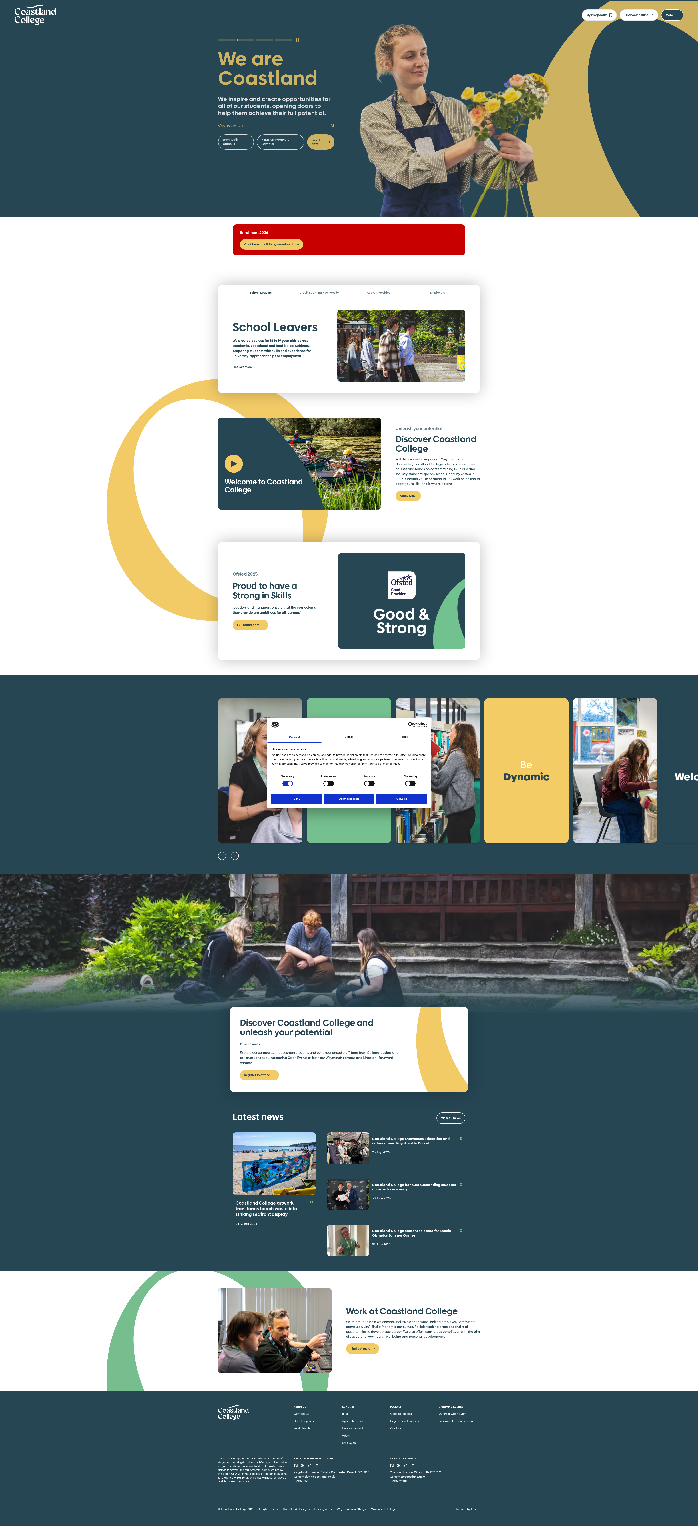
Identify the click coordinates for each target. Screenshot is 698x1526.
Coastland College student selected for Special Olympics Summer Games (412, 1233)
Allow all (401, 798)
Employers (349, 1443)
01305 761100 (398, 1481)
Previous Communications (456, 1421)
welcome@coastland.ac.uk (408, 1477)
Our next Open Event (452, 1414)
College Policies (401, 1414)
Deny (296, 798)
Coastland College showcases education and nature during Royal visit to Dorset (411, 1141)
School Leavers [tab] (261, 293)
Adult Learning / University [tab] (319, 293)
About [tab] (404, 736)
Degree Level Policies (404, 1421)
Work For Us (302, 1428)
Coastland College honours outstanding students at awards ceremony (414, 1187)
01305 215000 (303, 1481)
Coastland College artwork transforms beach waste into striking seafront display (266, 1209)
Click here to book (236, 120)
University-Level (352, 1428)
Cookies (395, 1428)
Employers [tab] (437, 293)
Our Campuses (304, 1421)
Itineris (475, 1509)
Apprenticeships (353, 1421)
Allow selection (349, 798)
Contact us (301, 1414)
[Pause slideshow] (297, 40)
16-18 (345, 1414)
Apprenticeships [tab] (378, 293)
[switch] (328, 783)
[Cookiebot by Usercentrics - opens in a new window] (411, 724)
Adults (346, 1436)
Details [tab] (349, 736)
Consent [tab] (294, 737)
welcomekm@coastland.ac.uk (314, 1477)
